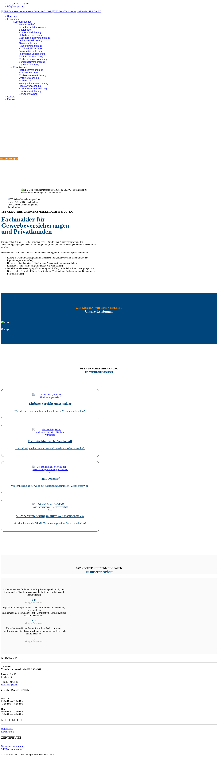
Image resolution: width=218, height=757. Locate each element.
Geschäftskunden (22, 21)
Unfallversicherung (29, 78)
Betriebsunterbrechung (31, 56)
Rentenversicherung (29, 72)
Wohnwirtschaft (27, 24)
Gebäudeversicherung (30, 40)
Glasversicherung (28, 43)
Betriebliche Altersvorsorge (33, 27)
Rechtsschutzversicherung (33, 59)
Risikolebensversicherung (32, 75)
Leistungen (13, 19)
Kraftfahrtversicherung (30, 46)
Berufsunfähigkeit (28, 94)
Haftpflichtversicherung (31, 35)
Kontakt (11, 96)
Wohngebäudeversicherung (33, 83)
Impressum (7, 728)
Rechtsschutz (26, 80)
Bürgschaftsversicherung (32, 62)
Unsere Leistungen (9, 158)
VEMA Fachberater (11, 749)
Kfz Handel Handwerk (30, 48)
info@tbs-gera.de (15, 6)
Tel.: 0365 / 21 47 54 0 (17, 3)
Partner (11, 99)
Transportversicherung (31, 51)
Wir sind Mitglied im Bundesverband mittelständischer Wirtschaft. (50, 448)
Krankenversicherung (30, 91)
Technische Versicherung (32, 54)
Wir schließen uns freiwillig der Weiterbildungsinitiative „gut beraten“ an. (50, 485)
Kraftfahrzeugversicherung (33, 88)
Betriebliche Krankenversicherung (30, 31)
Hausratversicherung (30, 86)
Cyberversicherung (29, 64)
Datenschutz (7, 731)
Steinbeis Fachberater (12, 746)
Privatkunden (20, 67)
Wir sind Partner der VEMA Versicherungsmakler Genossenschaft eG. (50, 523)
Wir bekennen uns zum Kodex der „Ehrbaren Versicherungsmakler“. (50, 411)
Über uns (12, 16)
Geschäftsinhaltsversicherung (34, 38)
